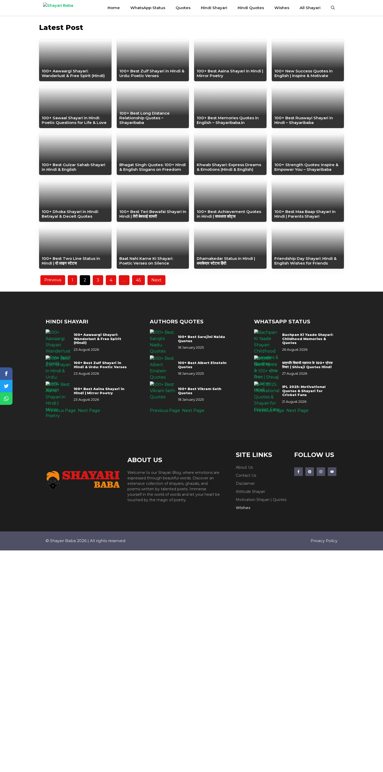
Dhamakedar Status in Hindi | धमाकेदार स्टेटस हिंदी (226, 261)
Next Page (89, 410)
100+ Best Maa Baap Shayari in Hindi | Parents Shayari (305, 214)
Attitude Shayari (250, 491)
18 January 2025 (191, 347)
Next (156, 280)
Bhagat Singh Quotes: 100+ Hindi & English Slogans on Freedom (152, 167)
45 (138, 280)
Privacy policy (324, 540)
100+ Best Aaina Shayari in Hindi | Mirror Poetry (230, 73)
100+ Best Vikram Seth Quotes (199, 391)
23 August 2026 (86, 349)
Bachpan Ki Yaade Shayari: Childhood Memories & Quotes (307, 339)
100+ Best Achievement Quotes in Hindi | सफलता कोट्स (229, 214)
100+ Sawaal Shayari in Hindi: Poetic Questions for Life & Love (74, 120)
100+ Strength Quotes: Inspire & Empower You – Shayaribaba (306, 167)
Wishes (281, 7)
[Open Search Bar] (333, 8)
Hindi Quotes (251, 7)
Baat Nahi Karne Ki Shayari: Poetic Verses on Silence (146, 261)
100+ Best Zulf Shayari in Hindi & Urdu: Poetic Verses (151, 73)
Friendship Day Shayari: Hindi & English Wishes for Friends (305, 261)
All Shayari (310, 7)
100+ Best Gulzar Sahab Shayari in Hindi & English (73, 167)
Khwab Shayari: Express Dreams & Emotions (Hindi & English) (229, 167)
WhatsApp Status (147, 7)
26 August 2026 (294, 349)
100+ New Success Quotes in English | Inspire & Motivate (303, 73)
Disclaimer (245, 483)
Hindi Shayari (214, 7)
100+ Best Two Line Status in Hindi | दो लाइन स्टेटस (71, 261)
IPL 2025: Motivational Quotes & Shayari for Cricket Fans (303, 391)
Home (114, 7)
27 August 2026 (294, 373)
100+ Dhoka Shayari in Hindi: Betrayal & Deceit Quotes (70, 214)
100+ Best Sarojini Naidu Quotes (201, 339)
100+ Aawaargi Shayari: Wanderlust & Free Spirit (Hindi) (73, 73)
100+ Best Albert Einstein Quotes (202, 365)
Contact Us (246, 475)
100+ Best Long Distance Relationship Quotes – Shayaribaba (144, 118)
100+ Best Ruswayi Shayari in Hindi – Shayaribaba (303, 120)
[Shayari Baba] (64, 8)
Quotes (183, 7)
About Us (244, 467)
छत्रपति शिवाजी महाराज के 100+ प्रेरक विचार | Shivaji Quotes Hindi (307, 365)
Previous (52, 279)
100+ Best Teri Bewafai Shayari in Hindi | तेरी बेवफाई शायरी (152, 214)
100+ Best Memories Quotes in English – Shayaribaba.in (228, 120)
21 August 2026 (294, 401)
